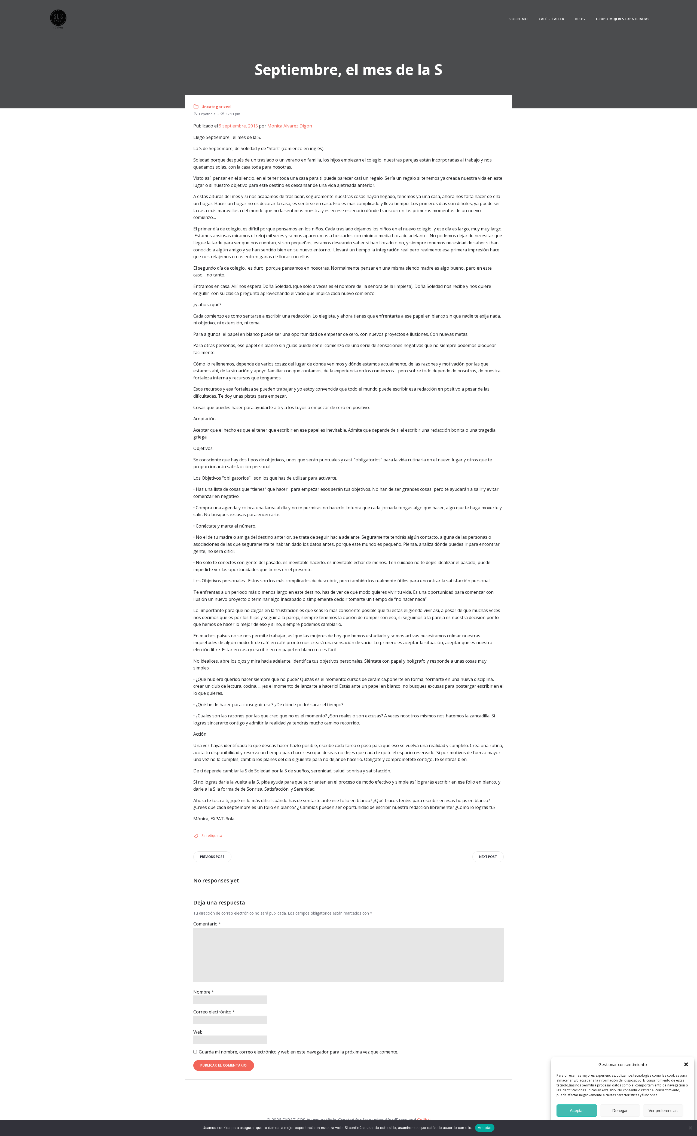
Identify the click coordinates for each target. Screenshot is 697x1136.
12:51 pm (233, 113)
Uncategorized (216, 106)
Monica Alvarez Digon (289, 126)
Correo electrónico (214, 1012)
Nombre (203, 992)
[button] (686, 1064)
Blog (580, 19)
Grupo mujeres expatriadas (623, 19)
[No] (690, 1128)
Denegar (620, 1110)
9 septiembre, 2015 (238, 126)
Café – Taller (551, 19)
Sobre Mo (518, 19)
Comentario (207, 924)
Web (198, 1032)
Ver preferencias (663, 1110)
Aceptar (577, 1110)
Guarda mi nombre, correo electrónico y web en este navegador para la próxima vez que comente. (298, 1052)
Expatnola (207, 113)
